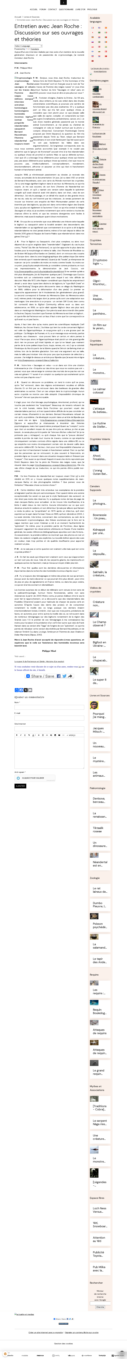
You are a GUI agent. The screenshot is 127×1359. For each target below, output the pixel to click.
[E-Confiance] (87, 1355)
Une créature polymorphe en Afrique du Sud (100, 1137)
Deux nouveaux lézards (98, 194)
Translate (34, 49)
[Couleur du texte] (34, 735)
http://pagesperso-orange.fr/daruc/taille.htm (38, 360)
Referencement (63, 1323)
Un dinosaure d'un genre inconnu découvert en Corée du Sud (100, 844)
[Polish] (92, 46)
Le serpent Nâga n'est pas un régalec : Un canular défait (100, 1122)
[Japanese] (92, 32)
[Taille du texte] (29, 735)
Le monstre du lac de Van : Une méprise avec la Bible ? (99, 1160)
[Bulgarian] (99, 51)
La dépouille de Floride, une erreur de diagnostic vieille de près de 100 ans (99, 552)
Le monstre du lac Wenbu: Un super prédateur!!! (100, 371)
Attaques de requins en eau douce (100, 1051)
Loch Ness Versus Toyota (99, 1210)
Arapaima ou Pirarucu (98, 126)
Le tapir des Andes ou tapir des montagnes (100, 960)
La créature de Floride (99, 356)
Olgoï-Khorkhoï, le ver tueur (99, 282)
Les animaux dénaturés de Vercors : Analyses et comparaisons (100, 774)
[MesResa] (40, 1355)
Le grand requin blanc (98, 1072)
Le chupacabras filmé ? (100, 659)
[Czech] (92, 56)
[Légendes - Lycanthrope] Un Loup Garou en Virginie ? (99, 1184)
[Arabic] (99, 32)
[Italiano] (106, 32)
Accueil (34, 9)
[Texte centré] (43, 735)
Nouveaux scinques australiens (97, 213)
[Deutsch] (92, 37)
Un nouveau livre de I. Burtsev (99, 744)
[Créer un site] (9, 1355)
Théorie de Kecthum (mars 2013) (99, 163)
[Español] (106, 27)
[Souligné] (25, 735)
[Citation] (39, 735)
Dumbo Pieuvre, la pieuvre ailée (99, 905)
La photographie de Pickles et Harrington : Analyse (100, 502)
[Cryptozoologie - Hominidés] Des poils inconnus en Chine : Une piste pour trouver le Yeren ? (100, 262)
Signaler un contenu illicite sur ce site (81, 1332)
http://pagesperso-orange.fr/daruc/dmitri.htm (55, 465)
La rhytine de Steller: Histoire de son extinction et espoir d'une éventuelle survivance (100, 425)
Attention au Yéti (99, 1239)
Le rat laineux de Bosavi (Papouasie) (100, 890)
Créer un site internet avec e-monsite (46, 1332)
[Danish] (106, 51)
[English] (99, 27)
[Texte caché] (51, 735)
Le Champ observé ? (99, 623)
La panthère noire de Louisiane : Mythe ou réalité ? (99, 312)
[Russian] (92, 42)
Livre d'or (80, 9)
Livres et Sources (31, 17)
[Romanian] (106, 42)
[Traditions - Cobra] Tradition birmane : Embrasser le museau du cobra (100, 1108)
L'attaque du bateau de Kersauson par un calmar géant (99, 410)
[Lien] (47, 735)
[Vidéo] (59, 735)
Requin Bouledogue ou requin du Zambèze (100, 1011)
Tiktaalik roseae (98, 829)
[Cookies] (5, 1354)
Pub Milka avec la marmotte (99, 1269)
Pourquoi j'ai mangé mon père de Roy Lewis (99, 715)
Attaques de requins (100, 1031)
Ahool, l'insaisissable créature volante (99, 457)
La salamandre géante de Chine (99, 946)
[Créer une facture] (71, 1355)
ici (26, 236)
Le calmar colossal (99, 391)
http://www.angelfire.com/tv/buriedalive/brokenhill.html (39, 271)
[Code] (63, 735)
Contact (52, 9)
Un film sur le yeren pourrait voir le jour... (100, 326)
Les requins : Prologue (98, 991)
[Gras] (17, 735)
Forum (43, 9)
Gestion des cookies (63, 1343)
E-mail (17, 713)
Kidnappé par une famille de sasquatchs (99, 531)
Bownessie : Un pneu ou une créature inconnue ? (100, 516)
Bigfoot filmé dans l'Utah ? (100, 148)
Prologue (92, 9)
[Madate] (25, 1355)
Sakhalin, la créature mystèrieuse (100, 574)
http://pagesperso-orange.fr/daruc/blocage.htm (62, 420)
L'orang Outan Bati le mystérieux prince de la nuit (100, 472)
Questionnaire (66, 9)
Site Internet (20, 724)
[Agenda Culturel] (118, 1355)
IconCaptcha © (51, 780)
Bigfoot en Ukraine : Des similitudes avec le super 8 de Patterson (100, 644)
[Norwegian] (99, 46)
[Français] (92, 27)
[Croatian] (99, 56)
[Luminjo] (102, 1355)
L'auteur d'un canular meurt (100, 227)
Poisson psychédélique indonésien (100, 925)
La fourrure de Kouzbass (99, 135)
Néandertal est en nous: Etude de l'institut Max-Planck (100, 864)
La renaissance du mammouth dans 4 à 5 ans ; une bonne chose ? (100, 815)
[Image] (55, 735)
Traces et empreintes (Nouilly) (99, 178)
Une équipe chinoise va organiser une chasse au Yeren (100, 297)
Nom (17, 702)
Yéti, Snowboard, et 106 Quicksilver (100, 1224)
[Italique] (21, 735)
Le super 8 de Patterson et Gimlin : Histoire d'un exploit (39, 661)
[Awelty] (56, 1355)
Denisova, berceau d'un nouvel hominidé (100, 800)
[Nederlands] (99, 37)
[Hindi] (106, 46)
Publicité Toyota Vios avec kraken (99, 1254)
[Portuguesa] (106, 37)
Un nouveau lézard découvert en (99, 108)
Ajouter (20, 786)
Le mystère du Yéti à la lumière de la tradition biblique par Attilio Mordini (100, 759)
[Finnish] (92, 51)
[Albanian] (92, 61)
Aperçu (71, 735)
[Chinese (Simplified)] (106, 56)
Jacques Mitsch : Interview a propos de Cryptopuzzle (100, 730)
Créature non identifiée (99, 603)
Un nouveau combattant (98, 93)
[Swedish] (99, 42)
